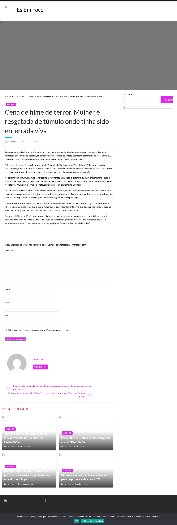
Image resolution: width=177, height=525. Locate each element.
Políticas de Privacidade (92, 521)
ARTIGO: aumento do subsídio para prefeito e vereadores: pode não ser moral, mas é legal (27, 475)
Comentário (10, 250)
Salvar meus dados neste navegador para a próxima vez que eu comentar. (39, 330)
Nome (8, 289)
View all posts (40, 367)
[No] (173, 519)
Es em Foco (14, 142)
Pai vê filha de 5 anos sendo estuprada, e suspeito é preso (86, 440)
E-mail (8, 302)
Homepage (9, 96)
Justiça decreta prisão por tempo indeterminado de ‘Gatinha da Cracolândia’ (25, 438)
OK (76, 521)
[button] (66, 11)
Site (6, 315)
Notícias (20, 96)
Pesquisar (128, 94)
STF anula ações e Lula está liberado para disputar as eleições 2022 (84, 477)
